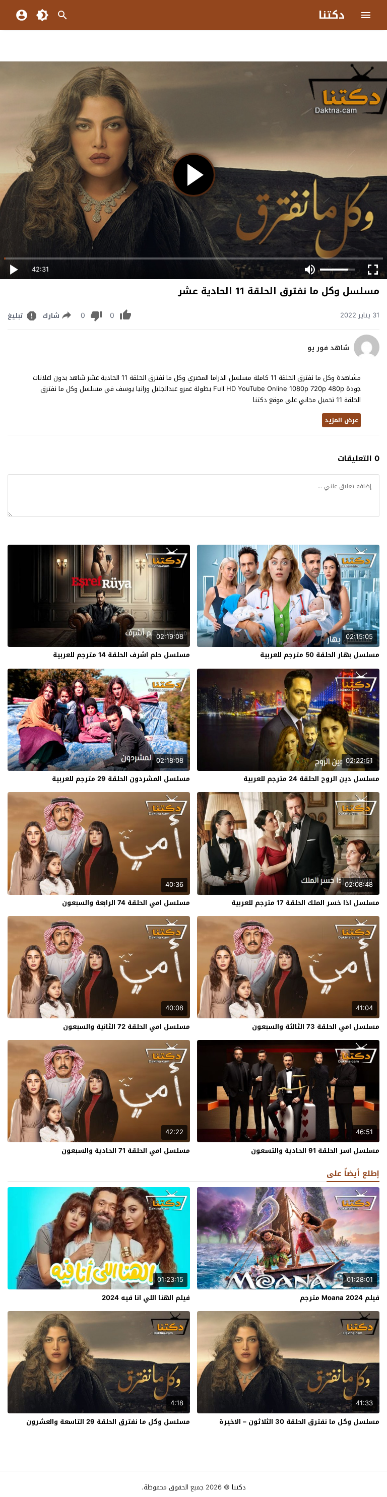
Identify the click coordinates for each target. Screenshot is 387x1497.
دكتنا (331, 15)
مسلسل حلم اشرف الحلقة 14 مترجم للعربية (121, 654)
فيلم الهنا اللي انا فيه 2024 (146, 1297)
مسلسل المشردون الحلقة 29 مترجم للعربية (121, 778)
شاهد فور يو (328, 348)
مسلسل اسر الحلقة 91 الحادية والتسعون (315, 1150)
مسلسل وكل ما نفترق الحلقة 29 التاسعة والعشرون (108, 1421)
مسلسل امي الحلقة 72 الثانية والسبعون (126, 1026)
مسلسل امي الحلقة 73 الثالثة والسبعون (315, 1026)
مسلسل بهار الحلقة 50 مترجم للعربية (319, 654)
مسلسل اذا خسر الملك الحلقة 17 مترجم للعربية (305, 902)
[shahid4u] (366, 357)
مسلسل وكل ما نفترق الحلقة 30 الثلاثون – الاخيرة (299, 1421)
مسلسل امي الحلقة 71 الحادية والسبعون (125, 1150)
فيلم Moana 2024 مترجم (339, 1297)
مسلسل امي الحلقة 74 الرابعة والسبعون (126, 902)
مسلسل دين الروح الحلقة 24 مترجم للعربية (311, 778)
